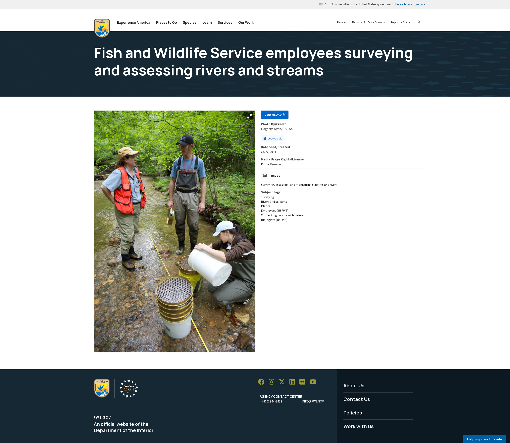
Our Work (246, 22)
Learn (207, 22)
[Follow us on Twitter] (283, 382)
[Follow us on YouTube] (314, 382)
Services (225, 22)
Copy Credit (274, 138)
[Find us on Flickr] (303, 382)
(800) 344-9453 (272, 401)
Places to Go (166, 22)
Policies (352, 412)
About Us (353, 385)
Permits (357, 22)
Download (273, 115)
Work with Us (358, 426)
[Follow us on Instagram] (273, 382)
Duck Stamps (376, 22)
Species (189, 22)
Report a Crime (400, 22)
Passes (342, 22)
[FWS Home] (102, 28)
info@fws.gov (313, 401)
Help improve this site (484, 439)
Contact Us (356, 399)
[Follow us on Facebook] (262, 382)
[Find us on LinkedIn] (293, 382)
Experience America (133, 22)
